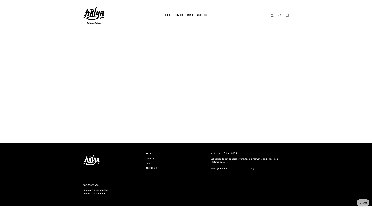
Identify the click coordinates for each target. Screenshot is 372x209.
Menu (190, 15)
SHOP (167, 15)
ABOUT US (201, 15)
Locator (179, 15)
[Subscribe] (252, 169)
